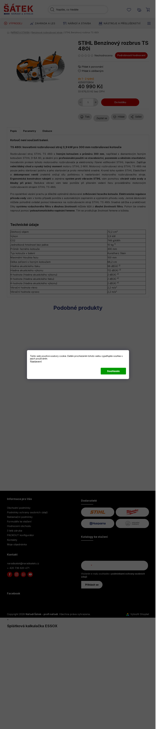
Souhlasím (113, 371)
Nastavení (36, 361)
